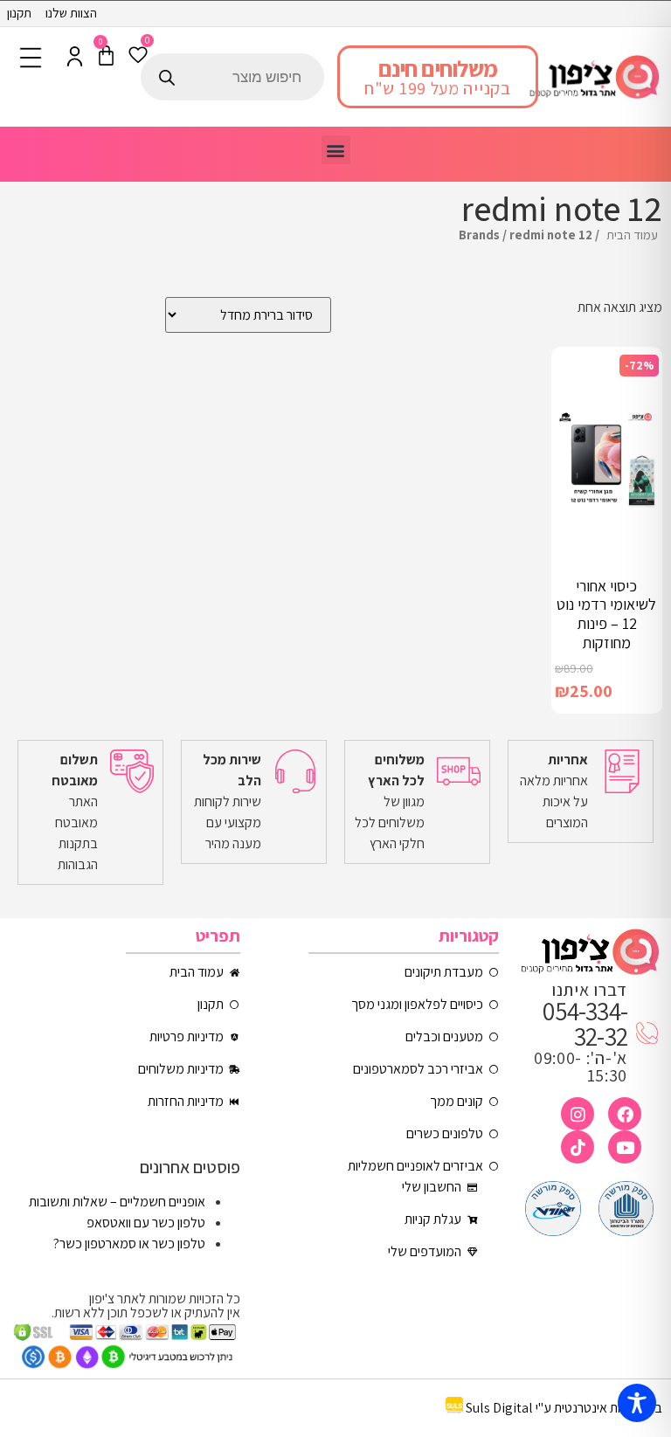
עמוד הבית (632, 234)
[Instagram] (577, 1113)
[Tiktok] (577, 1147)
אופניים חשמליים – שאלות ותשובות (117, 1201)
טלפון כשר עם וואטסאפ (145, 1222)
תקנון (19, 12)
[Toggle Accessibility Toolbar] (637, 1403)
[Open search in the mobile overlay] (232, 77)
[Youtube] (624, 1147)
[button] (336, 149)
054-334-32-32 (585, 1023)
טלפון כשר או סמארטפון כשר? (129, 1243)
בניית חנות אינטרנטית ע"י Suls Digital (564, 1408)
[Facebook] (624, 1113)
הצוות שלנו (71, 12)
